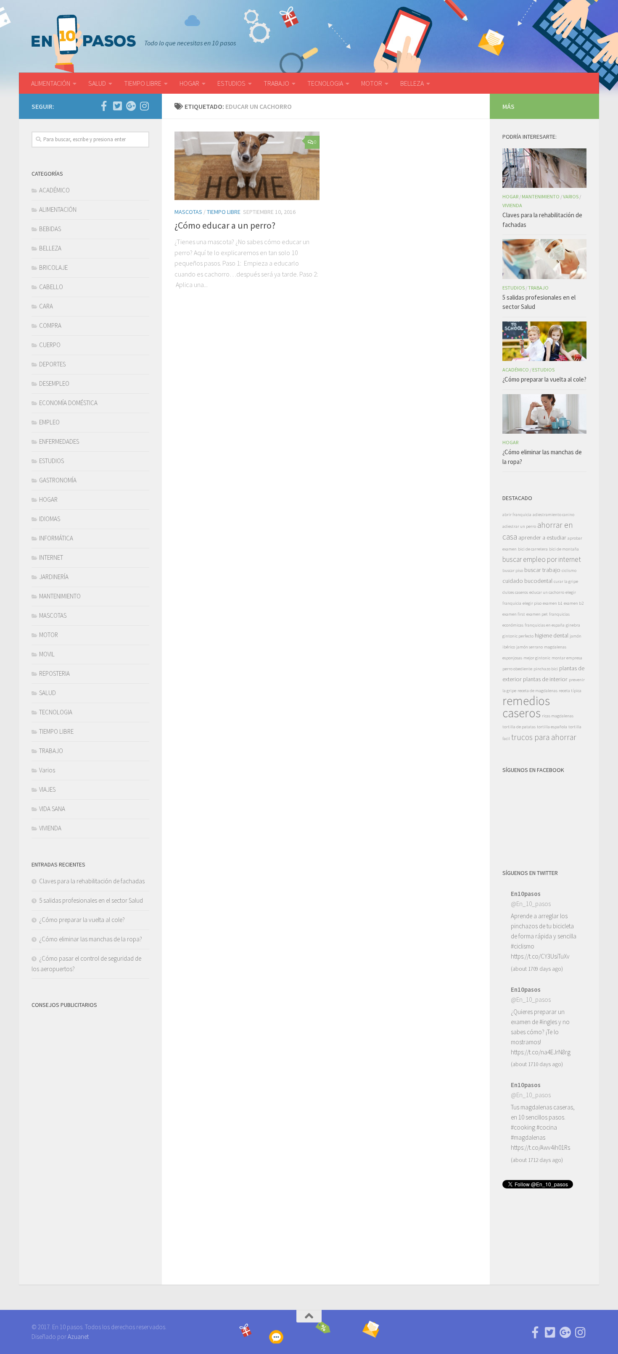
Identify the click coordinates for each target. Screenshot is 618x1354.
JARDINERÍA (54, 577)
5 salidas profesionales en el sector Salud (91, 900)
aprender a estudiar (542, 537)
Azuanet (78, 1337)
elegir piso (532, 603)
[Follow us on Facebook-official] (104, 106)
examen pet (537, 614)
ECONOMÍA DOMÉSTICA (68, 403)
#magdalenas (528, 1137)
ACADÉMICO (54, 190)
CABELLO (51, 287)
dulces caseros (515, 592)
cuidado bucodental (527, 581)
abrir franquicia (516, 514)
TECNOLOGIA (325, 83)
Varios (47, 770)
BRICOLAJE (53, 267)
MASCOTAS (188, 212)
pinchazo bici (545, 669)
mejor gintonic (536, 658)
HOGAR (189, 83)
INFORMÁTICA (56, 538)
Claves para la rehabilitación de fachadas (92, 881)
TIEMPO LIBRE (142, 83)
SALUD (97, 83)
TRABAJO (276, 83)
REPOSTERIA (54, 673)
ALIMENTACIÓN (50, 83)
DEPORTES (52, 364)
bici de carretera (533, 549)
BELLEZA (412, 83)
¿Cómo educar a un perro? (224, 225)
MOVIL (47, 654)
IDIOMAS (49, 519)
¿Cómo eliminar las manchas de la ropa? (90, 939)
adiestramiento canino (553, 514)
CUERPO (50, 345)
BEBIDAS (50, 229)
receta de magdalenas (537, 690)
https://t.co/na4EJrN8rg (540, 1052)
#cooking (523, 1127)
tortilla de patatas (519, 727)
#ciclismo (522, 946)
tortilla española (552, 727)
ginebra (573, 625)
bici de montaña (564, 549)
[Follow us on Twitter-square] (117, 106)
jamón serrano (529, 647)
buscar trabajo (542, 570)
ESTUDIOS (231, 83)
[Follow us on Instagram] (144, 106)
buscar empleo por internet (541, 559)
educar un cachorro (546, 592)
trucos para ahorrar (543, 737)
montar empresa (567, 658)
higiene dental (551, 635)
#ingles (548, 1022)
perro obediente (517, 669)
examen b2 (574, 603)
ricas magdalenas (557, 716)
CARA (46, 306)
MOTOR (371, 83)
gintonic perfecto (517, 636)
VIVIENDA (50, 828)
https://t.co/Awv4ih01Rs (540, 1147)
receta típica (570, 690)
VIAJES (47, 789)
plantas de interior (545, 679)
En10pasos (526, 894)
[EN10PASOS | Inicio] (84, 44)
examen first (513, 614)
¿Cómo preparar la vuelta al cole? (82, 920)
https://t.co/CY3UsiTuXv (540, 956)
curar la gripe (566, 581)
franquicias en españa (545, 625)
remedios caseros (526, 707)
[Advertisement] (90, 1142)
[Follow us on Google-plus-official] (131, 106)
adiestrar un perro (519, 526)
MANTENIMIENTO (60, 596)
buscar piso (512, 570)
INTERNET (51, 557)
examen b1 (553, 603)
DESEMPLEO (54, 383)
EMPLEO (49, 422)
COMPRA (50, 325)
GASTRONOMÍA (58, 480)
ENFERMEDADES (59, 441)
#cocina (546, 1127)
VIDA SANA (52, 809)
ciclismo (569, 570)
